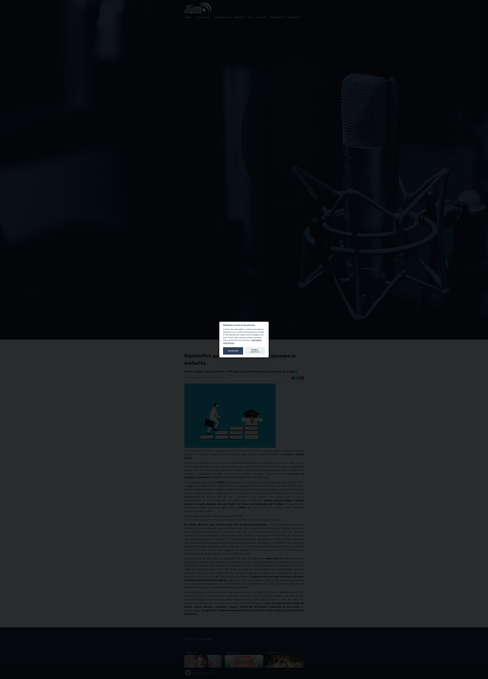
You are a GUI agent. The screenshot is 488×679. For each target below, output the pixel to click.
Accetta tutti (233, 351)
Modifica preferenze (254, 351)
